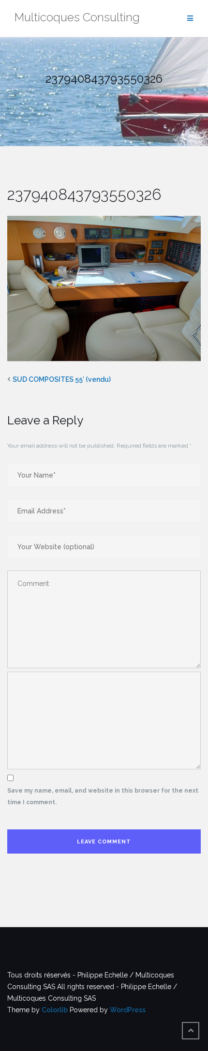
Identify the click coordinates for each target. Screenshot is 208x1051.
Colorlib (55, 1010)
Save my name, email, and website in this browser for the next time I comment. (102, 796)
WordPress (128, 1010)
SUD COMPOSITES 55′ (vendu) (62, 379)
